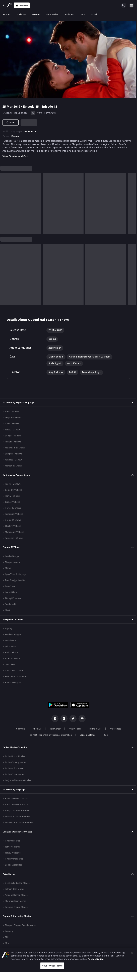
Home (6, 15)
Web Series (52, 15)
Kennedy (9, 931)
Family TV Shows (12, 496)
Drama (15, 135)
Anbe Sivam (10, 586)
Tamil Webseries (12, 846)
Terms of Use (94, 728)
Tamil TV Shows (12, 411)
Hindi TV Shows (12, 423)
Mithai (8, 568)
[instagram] (62, 718)
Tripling (8, 628)
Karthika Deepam (13, 682)
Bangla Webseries (13, 864)
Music (94, 15)
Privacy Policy (73, 728)
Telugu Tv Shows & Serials (17, 810)
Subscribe (23, 5)
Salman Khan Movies (14, 889)
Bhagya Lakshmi (12, 562)
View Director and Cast (15, 155)
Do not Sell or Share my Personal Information (49, 735)
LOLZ (82, 15)
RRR (7, 937)
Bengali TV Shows (13, 435)
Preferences (114, 728)
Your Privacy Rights (51, 965)
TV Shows (21, 15)
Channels (19, 728)
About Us (36, 728)
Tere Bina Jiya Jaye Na (15, 580)
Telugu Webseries (13, 852)
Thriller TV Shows (13, 526)
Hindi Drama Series (14, 858)
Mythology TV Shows (14, 532)
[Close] (129, 953)
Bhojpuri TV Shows (13, 453)
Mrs (7, 943)
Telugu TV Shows (13, 429)
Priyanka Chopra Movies (16, 907)
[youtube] (80, 718)
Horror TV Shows (13, 508)
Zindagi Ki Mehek (13, 598)
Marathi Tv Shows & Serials (17, 816)
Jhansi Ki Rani (11, 592)
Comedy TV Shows (13, 490)
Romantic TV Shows (14, 514)
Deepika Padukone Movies (17, 883)
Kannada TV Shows (14, 459)
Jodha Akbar (10, 646)
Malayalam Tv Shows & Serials (19, 822)
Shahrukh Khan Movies (15, 901)
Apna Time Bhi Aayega (15, 574)
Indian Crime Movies (14, 774)
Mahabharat (11, 640)
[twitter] (71, 718)
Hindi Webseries (12, 840)
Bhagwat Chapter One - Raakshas (20, 925)
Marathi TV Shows (13, 465)
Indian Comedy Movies (15, 762)
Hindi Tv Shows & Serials (16, 798)
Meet (7, 610)
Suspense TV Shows (14, 538)
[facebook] (53, 718)
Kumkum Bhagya (13, 634)
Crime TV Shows (12, 502)
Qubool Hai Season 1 (16, 112)
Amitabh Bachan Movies (16, 895)
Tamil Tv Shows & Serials (16, 804)
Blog (104, 735)
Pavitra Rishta (11, 652)
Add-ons (69, 15)
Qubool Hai (10, 664)
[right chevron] (4, 202)
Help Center (53, 728)
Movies (36, 15)
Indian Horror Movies (15, 756)
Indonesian (30, 130)
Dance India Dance (14, 670)
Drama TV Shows (13, 520)
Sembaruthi (10, 604)
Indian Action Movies (14, 768)
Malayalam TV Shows (15, 447)
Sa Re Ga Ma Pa (12, 658)
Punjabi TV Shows (13, 441)
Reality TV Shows (13, 483)
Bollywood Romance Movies (18, 780)
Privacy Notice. (96, 959)
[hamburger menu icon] (131, 5)
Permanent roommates (16, 676)
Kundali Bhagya (12, 556)
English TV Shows (13, 417)
